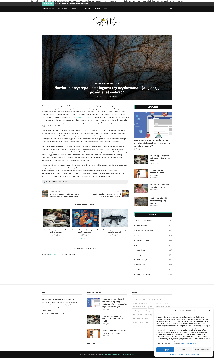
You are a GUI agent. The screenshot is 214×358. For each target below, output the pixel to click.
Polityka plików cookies (176, 354)
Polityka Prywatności (192, 354)
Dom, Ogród (62, 9)
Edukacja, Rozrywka (154, 240)
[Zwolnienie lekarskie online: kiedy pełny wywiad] (141, 201)
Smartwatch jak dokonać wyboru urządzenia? (75, 4)
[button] (209, 310)
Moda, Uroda (77, 9)
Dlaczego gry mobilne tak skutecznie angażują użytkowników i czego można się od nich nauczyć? (152, 143)
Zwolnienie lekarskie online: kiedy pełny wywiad (159, 200)
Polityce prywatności (189, 343)
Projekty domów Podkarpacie (53, 313)
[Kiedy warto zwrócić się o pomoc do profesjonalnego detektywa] (85, 218)
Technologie (154, 265)
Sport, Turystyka (154, 260)
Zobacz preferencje (202, 350)
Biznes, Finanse (49, 9)
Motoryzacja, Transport (154, 255)
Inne (106, 9)
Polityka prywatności (127, 354)
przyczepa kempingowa (81, 117)
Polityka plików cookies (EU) (110, 354)
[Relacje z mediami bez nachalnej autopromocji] (141, 188)
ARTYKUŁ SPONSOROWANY (104, 83)
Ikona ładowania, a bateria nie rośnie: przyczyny (158, 172)
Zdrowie (88, 9)
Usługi (97, 9)
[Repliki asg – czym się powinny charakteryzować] (114, 218)
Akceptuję (165, 350)
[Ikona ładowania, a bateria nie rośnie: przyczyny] (141, 173)
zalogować (53, 254)
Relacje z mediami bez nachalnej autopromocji (160, 186)
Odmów (183, 350)
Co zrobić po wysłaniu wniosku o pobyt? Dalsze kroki (160, 158)
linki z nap (91, 343)
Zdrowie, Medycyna (154, 274)
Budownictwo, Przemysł (154, 231)
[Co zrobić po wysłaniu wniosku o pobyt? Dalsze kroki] (56, 218)
